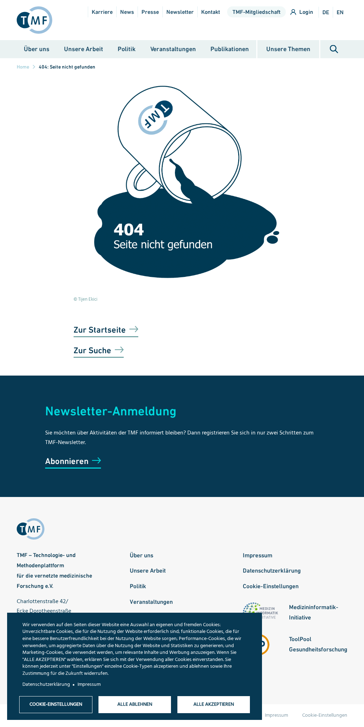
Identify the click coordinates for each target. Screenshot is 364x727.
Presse (150, 12)
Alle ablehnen (134, 704)
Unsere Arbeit (83, 49)
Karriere (102, 12)
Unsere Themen (288, 49)
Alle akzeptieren (213, 704)
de (325, 12)
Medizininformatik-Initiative (313, 612)
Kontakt (210, 12)
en (340, 12)
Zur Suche (92, 350)
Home (23, 67)
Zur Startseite (100, 329)
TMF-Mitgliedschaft (256, 12)
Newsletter (180, 12)
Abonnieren (67, 461)
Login (306, 12)
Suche (334, 49)
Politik (126, 49)
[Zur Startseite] (37, 20)
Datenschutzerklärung (272, 570)
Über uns (36, 49)
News (127, 12)
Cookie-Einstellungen (271, 586)
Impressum (257, 555)
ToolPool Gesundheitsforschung (318, 644)
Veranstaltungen (173, 49)
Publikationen (229, 49)
